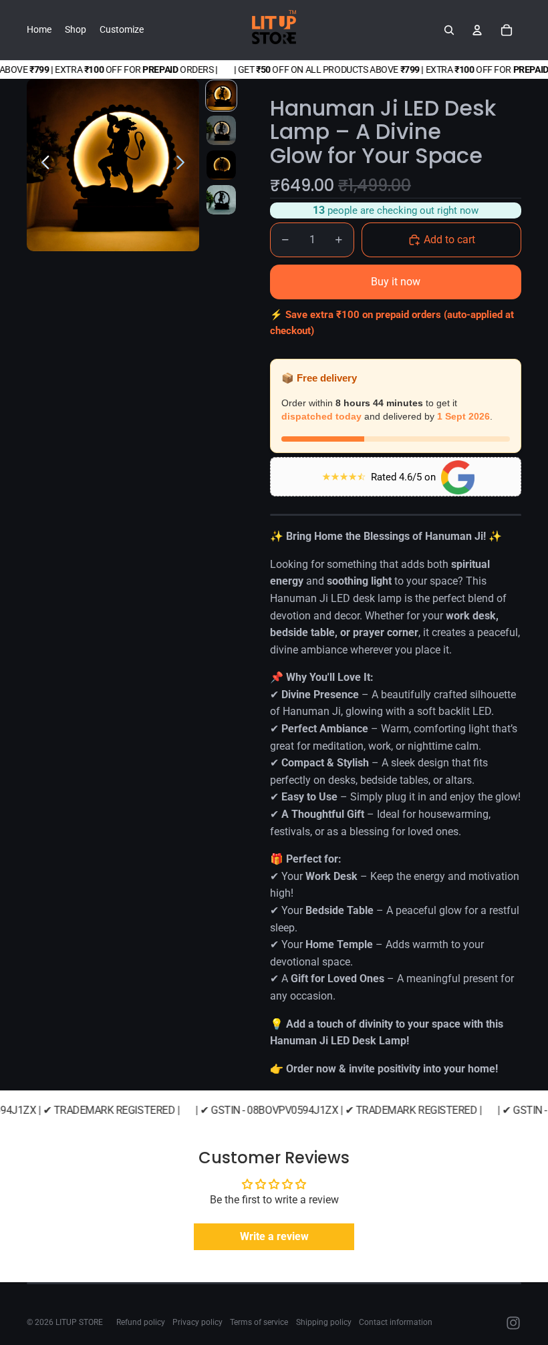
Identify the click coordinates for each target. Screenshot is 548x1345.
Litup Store (79, 1322)
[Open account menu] (477, 30)
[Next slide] (184, 165)
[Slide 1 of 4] (221, 95)
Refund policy (140, 1322)
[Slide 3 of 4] (221, 165)
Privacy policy (197, 1322)
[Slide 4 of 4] (221, 199)
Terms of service (259, 1322)
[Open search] (449, 30)
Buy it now (395, 281)
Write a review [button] (274, 1236)
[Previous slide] (42, 165)
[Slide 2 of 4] (221, 130)
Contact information (395, 1322)
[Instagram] (513, 1323)
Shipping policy (324, 1322)
